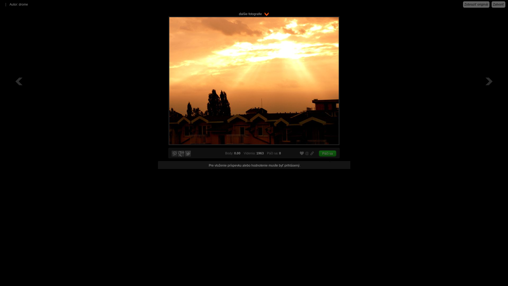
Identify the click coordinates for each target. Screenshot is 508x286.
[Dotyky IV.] (488, 81)
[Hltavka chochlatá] (19, 81)
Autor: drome (19, 4)
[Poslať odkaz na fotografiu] (307, 154)
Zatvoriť (498, 4)
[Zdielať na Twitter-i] (188, 154)
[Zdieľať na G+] (181, 154)
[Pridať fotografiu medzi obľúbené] (302, 153)
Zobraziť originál (476, 4)
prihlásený (292, 165)
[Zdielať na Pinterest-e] (174, 154)
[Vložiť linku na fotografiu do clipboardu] (312, 153)
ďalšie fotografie (251, 14)
